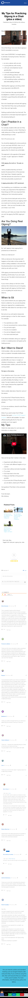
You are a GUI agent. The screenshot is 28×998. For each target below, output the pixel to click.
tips (20, 542)
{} (16, 581)
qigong (17, 542)
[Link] (15, 581)
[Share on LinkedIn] (14, 994)
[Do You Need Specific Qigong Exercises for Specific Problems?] (18, 509)
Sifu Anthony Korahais (8, 854)
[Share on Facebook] (2, 994)
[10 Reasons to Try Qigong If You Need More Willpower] (8, 509)
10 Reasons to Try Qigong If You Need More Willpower (8, 516)
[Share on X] (6, 994)
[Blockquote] (12, 581)
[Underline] (6, 581)
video (23, 542)
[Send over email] (10, 994)
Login (25, 570)
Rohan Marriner (5, 829)
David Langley (5, 904)
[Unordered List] (10, 581)
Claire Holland (5, 740)
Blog (10, 540)
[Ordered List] (9, 581)
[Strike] (7, 581)
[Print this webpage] (26, 994)
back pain (12, 542)
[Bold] (2, 581)
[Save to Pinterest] (22, 994)
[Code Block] (13, 581)
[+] (18, 581)
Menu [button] (25, 3)
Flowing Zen (9, 2)
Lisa (9, 793)
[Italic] (4, 581)
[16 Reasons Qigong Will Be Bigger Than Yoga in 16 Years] (8, 523)
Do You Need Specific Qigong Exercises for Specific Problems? (18, 516)
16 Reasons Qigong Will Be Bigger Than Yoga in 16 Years (8, 529)
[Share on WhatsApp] (18, 994)
